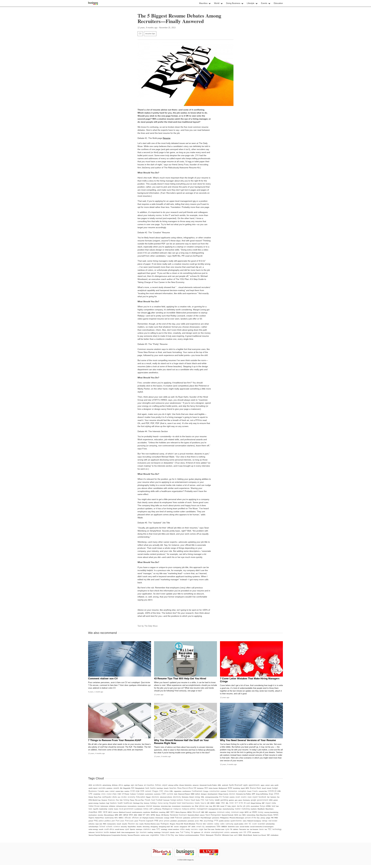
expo (250, 797)
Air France (139, 785)
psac (197, 821)
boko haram (213, 788)
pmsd (91, 821)
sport (127, 829)
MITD (247, 812)
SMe (218, 827)
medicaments (137, 812)
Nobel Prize (99, 818)
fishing (126, 800)
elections (155, 797)
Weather (217, 835)
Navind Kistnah (227, 815)
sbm (246, 824)
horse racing (163, 803)
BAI (132, 788)
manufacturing (228, 809)
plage (268, 818)
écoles (124, 797)
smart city (200, 827)
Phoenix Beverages (237, 818)
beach (166, 788)
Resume (166, 138)
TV (192, 832)
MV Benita (165, 815)
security (124, 826)
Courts (255, 791)
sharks (139, 826)
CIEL (171, 791)
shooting (146, 826)
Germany (246, 800)
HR (208, 803)
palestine (186, 818)
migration (212, 812)
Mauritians (269, 809)
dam (175, 794)
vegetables (154, 835)
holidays (153, 803)
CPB (279, 791)
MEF (168, 812)
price (161, 821)
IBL (227, 803)
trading (150, 832)
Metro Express (181, 812)
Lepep (110, 809)
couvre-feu (263, 791)
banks (153, 788)
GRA (271, 800)
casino (126, 791)
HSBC (218, 803)
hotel (179, 803)
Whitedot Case (227, 835)
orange (166, 818)
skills (193, 826)
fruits (198, 800)
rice (137, 824)
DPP (253, 794)
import (268, 803)
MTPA (153, 815)
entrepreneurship (211, 797)
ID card (247, 803)
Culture (133, 794)
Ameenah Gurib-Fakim (208, 785)
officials (127, 818)
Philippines (224, 818)
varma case (145, 835)
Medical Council (125, 812)
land (273, 806)
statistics (147, 829)
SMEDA (224, 826)
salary (216, 824)
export (255, 797)
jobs (248, 806)
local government (126, 809)
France (187, 800)
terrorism (99, 832)
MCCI (110, 812)
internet (149, 806)
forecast (166, 800)
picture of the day (252, 818)
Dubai (91, 797)
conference (186, 791)
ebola (114, 797)
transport (165, 832)
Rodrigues (165, 824)
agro (132, 785)
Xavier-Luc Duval (259, 835)
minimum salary (223, 812)
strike (182, 829)
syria (227, 829)
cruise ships (112, 794)
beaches (173, 788)
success (194, 829)
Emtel (191, 797)
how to (203, 803)
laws (90, 809)
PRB (156, 821)
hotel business (188, 803)
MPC (120, 815)
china (166, 791)
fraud (193, 800)
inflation (112, 806)
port (113, 821)
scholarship (270, 824)
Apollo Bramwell (235, 785)
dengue (204, 794)
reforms (91, 824)
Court (249, 791)
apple (245, 785)
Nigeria (91, 818)
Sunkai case (219, 829)
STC (158, 829)
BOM (230, 788)
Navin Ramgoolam (213, 815)
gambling (224, 800)
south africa (109, 829)
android (225, 785)
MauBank (261, 809)
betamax (200, 788)
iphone (202, 806)
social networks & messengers (261, 826)
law (277, 806)
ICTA (241, 803)
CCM (137, 791)
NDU (244, 815)
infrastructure (121, 806)
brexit (269, 788)
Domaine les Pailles (243, 794)
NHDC (276, 815)
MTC (148, 815)
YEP (268, 835)
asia (272, 785)
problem (173, 821)
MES (172, 812)
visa (176, 835)
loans (116, 809)
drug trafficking (262, 794)
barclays (160, 788)
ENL (202, 797)
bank (147, 788)
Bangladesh (139, 788)
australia (102, 788)
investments (186, 806)
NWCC (121, 818)
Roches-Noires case (152, 824)
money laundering (271, 812)
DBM (192, 794)
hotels (197, 803)
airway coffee (173, 785)
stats (154, 829)
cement (148, 791)
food (153, 800)
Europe (226, 797)
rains (245, 821)
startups (139, 829)
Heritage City (138, 803)
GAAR (217, 800)
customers (149, 794)
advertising (106, 785)
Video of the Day (167, 835)
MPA (116, 815)
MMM (254, 812)
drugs (271, 794)
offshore (135, 818)
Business (93, 791)
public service (224, 821)
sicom (176, 826)
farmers (273, 797)
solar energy (93, 829)
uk (202, 832)
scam (254, 824)
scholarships (93, 826)
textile (106, 832)
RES (104, 824)
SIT (189, 826)
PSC (201, 821)
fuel (206, 800)
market (238, 809)
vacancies (255, 832)
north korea (109, 818)
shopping (154, 826)
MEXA (189, 812)
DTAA (276, 794)
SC (250, 824)
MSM (140, 815)
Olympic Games (148, 818)
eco (119, 797)
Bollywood (223, 788)
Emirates (185, 797)
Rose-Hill (179, 824)
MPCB (125, 815)
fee (278, 797)
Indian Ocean (94, 806)
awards (116, 788)
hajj (107, 803)
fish (121, 800)
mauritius (93, 812)
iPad (196, 806)
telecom (92, 832)
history (146, 803)
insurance (141, 806)
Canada (101, 791)
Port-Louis (129, 821)
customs (157, 794)
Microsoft (196, 812)
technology (277, 829)
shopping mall (164, 826)
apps (262, 785)
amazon (196, 785)
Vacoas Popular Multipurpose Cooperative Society (108, 835)
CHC (161, 791)
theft (118, 832)
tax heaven (254, 829)
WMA (240, 835)
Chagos (155, 791)
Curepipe (140, 794)
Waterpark (209, 835)
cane (107, 791)
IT (226, 806)
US (244, 832)
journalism (255, 806)
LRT (151, 809)
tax (248, 829)
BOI (206, 788)
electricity (177, 797)
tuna (177, 832)
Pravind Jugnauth (146, 821)
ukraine (207, 832)
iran (206, 806)
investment (176, 806)
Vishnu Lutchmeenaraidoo (189, 835)
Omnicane (159, 818)
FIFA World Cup (95, 800)
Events (264, 3)
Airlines (158, 785)
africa (120, 785)
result (119, 824)
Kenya (262, 806)
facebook (262, 797)
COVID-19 (272, 791)
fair (268, 797)
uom (241, 832)
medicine (146, 812)
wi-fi (236, 835)
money (260, 812)
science (116, 827)
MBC (100, 812)
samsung (229, 824)
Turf (181, 832)
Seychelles (132, 826)
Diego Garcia (223, 794)
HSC (223, 803)
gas (236, 800)
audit (276, 785)
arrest (267, 785)
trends (172, 832)
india (274, 803)
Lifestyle (250, 3)
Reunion (131, 824)
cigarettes (177, 791)
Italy (229, 806)
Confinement (197, 791)
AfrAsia (115, 785)
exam (237, 797)
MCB (105, 812)
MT (144, 815)
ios (193, 806)
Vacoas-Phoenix (134, 835)
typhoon (197, 832)
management (202, 809)
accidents (97, 785)
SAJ (204, 824)
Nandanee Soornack (178, 815)
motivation (93, 815)
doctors (232, 794)
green (275, 800)
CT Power (125, 794)
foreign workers (176, 800)
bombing (236, 788)
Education (278, 3)
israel (222, 806)
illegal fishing (256, 803)
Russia (199, 824)
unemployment (217, 832)
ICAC (231, 803)
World (216, 3)
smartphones (210, 826)
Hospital (172, 803)
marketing (245, 809)
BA (121, 788)
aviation (109, 788)
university (234, 832)
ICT (236, 803)
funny (211, 800)
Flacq (132, 800)
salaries (210, 824)
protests (191, 821)
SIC (172, 826)
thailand (113, 832)
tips (137, 832)
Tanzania (242, 829)
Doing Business (233, 3)
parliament (195, 818)
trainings (157, 832)
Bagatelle (126, 788)
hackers (102, 803)
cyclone (170, 794)
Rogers (172, 824)
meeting (162, 812)
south (101, 829)
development (213, 794)
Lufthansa (157, 809)
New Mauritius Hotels (264, 815)
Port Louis (120, 821)
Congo (205, 791)
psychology (208, 821)
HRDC (212, 803)
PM (272, 818)
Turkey (187, 832)
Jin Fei (239, 806)
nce (240, 815)
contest (223, 791)
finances (111, 800)
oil (140, 818)
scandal (261, 824)
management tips (215, 809)
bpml (243, 788)
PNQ (96, 821)
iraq (210, 806)
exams (244, 797)
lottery (146, 809)
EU (220, 797)
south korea (119, 829)
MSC (135, 815)
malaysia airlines (189, 809)
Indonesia (104, 806)
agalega (127, 785)
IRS (214, 806)
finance (104, 800)
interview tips (166, 806)
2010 (90, 785)
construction (214, 791)
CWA (163, 794)
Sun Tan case (209, 829)
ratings (265, 821)
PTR (216, 821)
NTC (116, 818)
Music (158, 815)
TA (231, 829)
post (136, 821)
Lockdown (138, 809)
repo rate (98, 824)
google (253, 800)
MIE (206, 812)
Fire (117, 800)
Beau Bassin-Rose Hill (186, 788)
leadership (103, 809)
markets (254, 809)
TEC (270, 829)
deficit (197, 794)
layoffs (95, 809)
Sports (132, 829)
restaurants (111, 824)
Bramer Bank (255, 788)
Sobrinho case (233, 826)
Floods (147, 800)
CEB (142, 791)
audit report (93, 788)
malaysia (177, 809)
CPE (90, 794)
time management (128, 832)
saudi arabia (238, 824)
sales (222, 824)
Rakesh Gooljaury (254, 821)
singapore (183, 826)
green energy (94, 803)
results (124, 824)
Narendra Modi (193, 815)
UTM (249, 832)
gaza (240, 800)
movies (100, 815)
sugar (201, 829)
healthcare (128, 803)
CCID (132, 791)
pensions (215, 818)
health (120, 803)
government (262, 800)
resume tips (150, 34)
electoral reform (166, 797)
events (232, 797)
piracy (263, 818)
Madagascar (167, 809)
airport (164, 785)
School (102, 827)
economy (131, 797)
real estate (272, 821)
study (188, 829)
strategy (164, 829)
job (149, 312)
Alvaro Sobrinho (185, 785)
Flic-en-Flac (139, 800)
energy (197, 797)
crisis (103, 794)
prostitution (182, 821)
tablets (235, 829)
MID (202, 812)
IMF (263, 803)
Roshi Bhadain (189, 824)
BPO (247, 788)
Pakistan (178, 818)
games (231, 800)
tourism (143, 832)
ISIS (218, 806)
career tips (119, 791)
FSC (202, 800)
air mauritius (149, 785)
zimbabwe (274, 835)
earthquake (106, 797)
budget (275, 788)
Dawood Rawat (184, 794)
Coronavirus (232, 791)
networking (251, 815)
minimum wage (237, 812)
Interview (156, 806)
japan (234, 806)
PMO (276, 818)
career (112, 791)
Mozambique (109, 815)
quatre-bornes (236, 821)
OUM (172, 818)
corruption (242, 791)
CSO (119, 794)
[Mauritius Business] (93, 3)
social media (244, 826)
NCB (236, 815)
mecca (115, 812)
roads (141, 824)
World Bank (247, 835)
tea (266, 829)
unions (227, 832)
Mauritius (203, 3)
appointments (254, 785)
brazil (264, 788)
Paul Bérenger (206, 818)
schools (109, 827)
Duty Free (97, 797)
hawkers (113, 803)
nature (202, 815)
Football (159, 800)
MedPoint (154, 812)
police (101, 821)
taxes (261, 829)
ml (250, 812)
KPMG (268, 806)
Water (202, 835)
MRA (131, 815)
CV (140, 34)
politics (107, 820)
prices (167, 820)
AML (219, 785)
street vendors (173, 829)
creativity (96, 794)
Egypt (148, 797)
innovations (132, 806)
